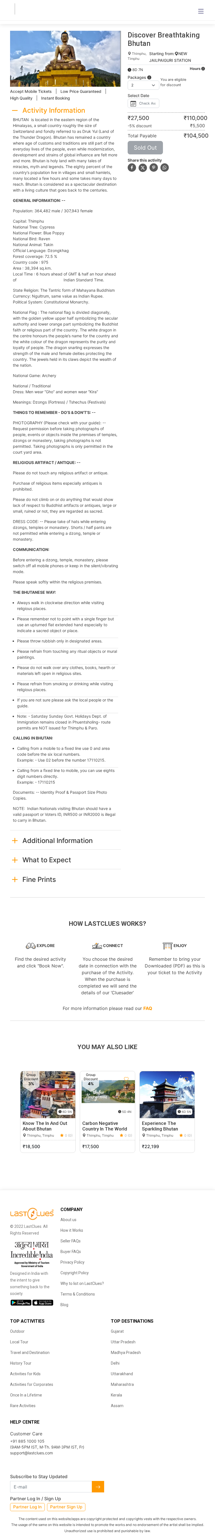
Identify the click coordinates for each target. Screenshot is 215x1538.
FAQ (147, 1008)
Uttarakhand (122, 1374)
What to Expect (46, 860)
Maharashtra (122, 1384)
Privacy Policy (72, 1262)
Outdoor (17, 1331)
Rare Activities (23, 1406)
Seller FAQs (70, 1241)
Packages (137, 77)
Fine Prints (39, 879)
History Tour (20, 1363)
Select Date (138, 95)
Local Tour (19, 1342)
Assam (117, 1406)
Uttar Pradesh (123, 1342)
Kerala (116, 1395)
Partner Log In (27, 1506)
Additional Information (57, 841)
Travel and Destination (30, 1353)
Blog (64, 1305)
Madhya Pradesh (126, 1353)
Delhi (115, 1363)
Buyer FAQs (70, 1252)
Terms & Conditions (77, 1294)
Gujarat (117, 1331)
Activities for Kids (25, 1374)
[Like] (67, 1079)
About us (68, 1220)
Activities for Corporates (31, 1384)
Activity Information (53, 110)
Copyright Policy (74, 1273)
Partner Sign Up (66, 1506)
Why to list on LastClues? (82, 1283)
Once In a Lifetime (26, 1395)
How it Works (71, 1230)
